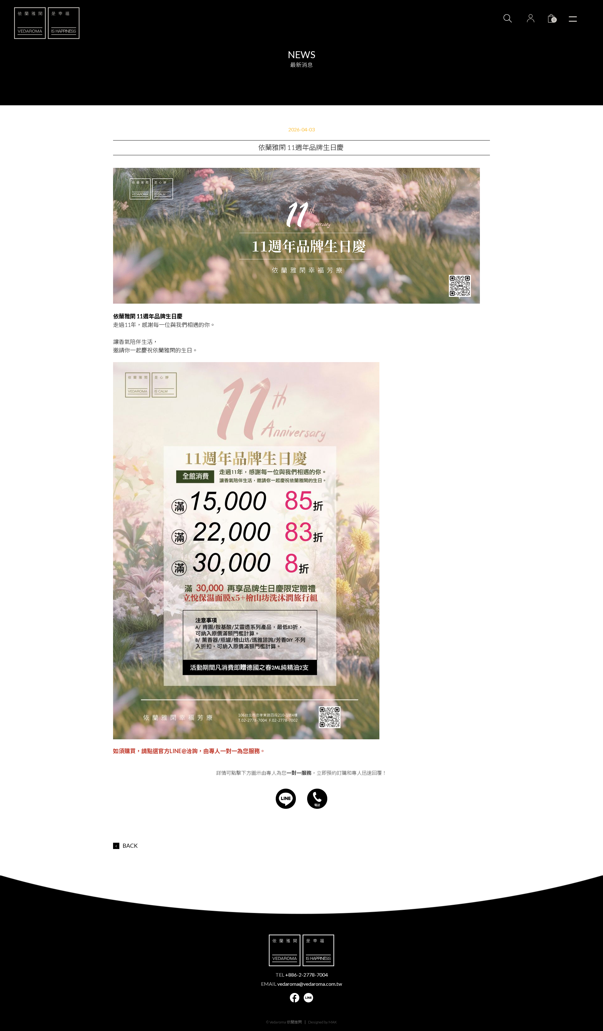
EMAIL (301, 984)
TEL (301, 975)
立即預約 (578, 981)
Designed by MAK (322, 1022)
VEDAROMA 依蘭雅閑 (46, 23)
